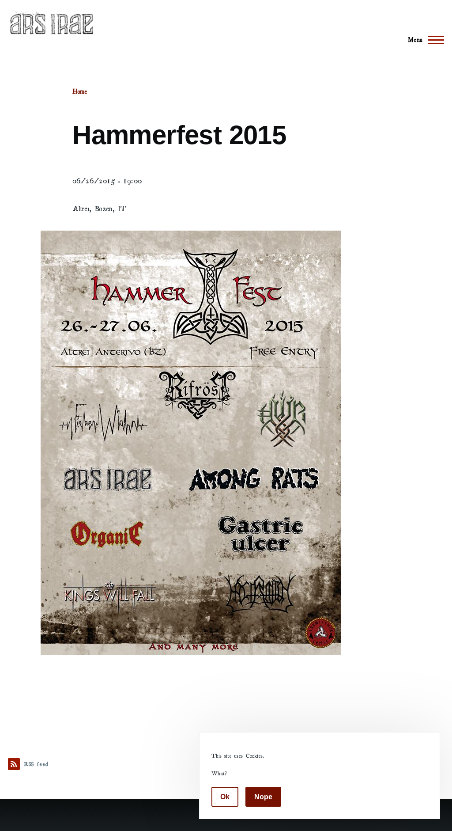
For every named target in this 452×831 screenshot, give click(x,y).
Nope (263, 797)
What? (219, 773)
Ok (225, 797)
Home (79, 91)
